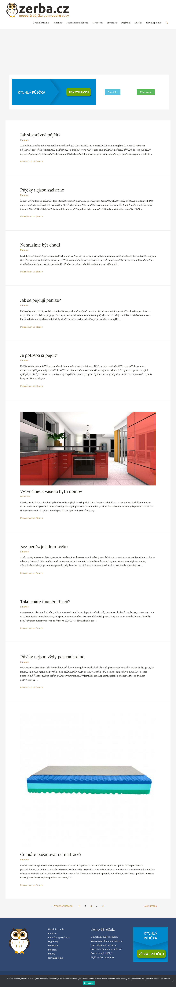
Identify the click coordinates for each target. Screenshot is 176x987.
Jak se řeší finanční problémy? (106, 949)
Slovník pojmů (153, 22)
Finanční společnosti (77, 22)
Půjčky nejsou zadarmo (42, 190)
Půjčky (138, 22)
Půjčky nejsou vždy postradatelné (52, 656)
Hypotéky (98, 22)
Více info (112, 92)
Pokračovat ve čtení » (31, 161)
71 (103, 905)
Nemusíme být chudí (40, 245)
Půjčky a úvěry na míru (103, 957)
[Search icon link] (166, 22)
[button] (146, 92)
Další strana (152, 905)
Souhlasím (88, 983)
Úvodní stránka (41, 22)
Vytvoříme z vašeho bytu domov (51, 491)
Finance (58, 22)
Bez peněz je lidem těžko (44, 546)
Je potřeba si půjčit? (39, 355)
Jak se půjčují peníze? (40, 300)
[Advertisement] (88, 50)
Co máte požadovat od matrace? (50, 854)
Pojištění (125, 22)
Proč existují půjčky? (101, 953)
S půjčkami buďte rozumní (104, 936)
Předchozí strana (61, 905)
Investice (112, 22)
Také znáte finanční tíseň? (45, 601)
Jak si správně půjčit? (40, 134)
